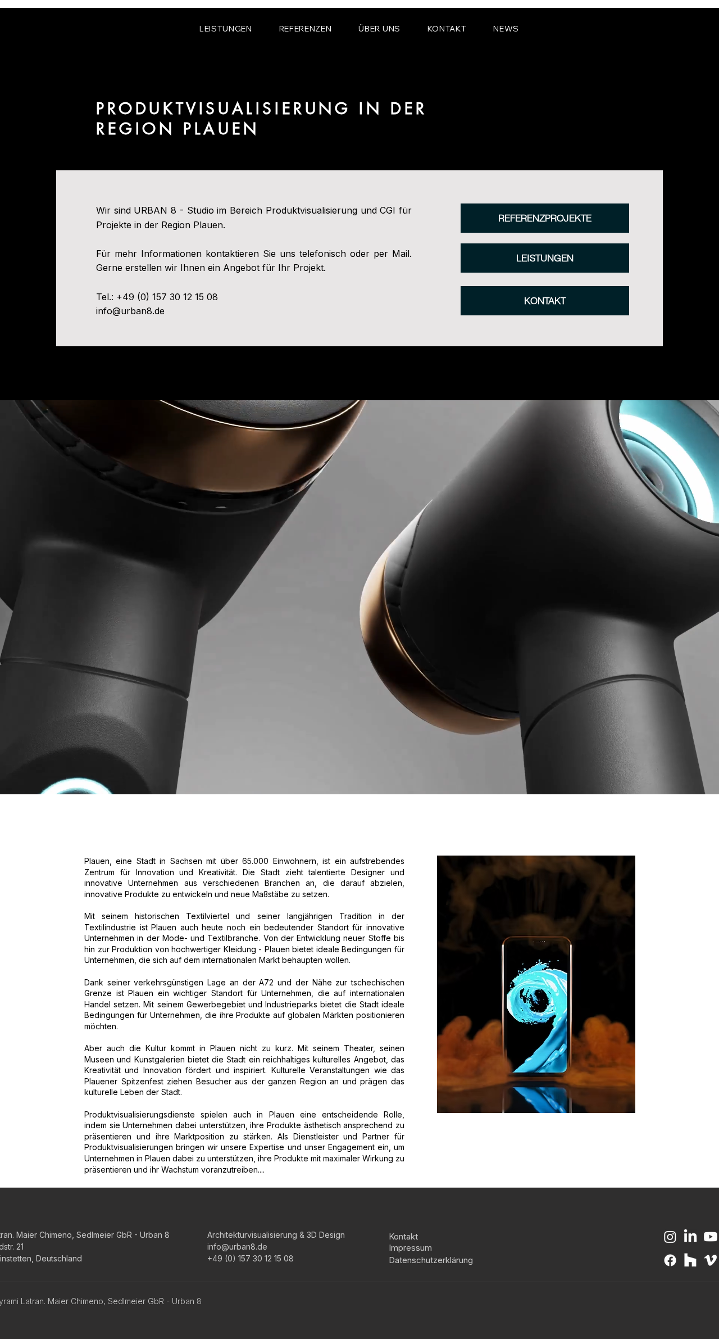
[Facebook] (670, 1260)
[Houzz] (690, 1260)
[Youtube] (710, 1237)
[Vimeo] (710, 1260)
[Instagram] (670, 1237)
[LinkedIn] (690, 1237)
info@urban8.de (130, 310)
